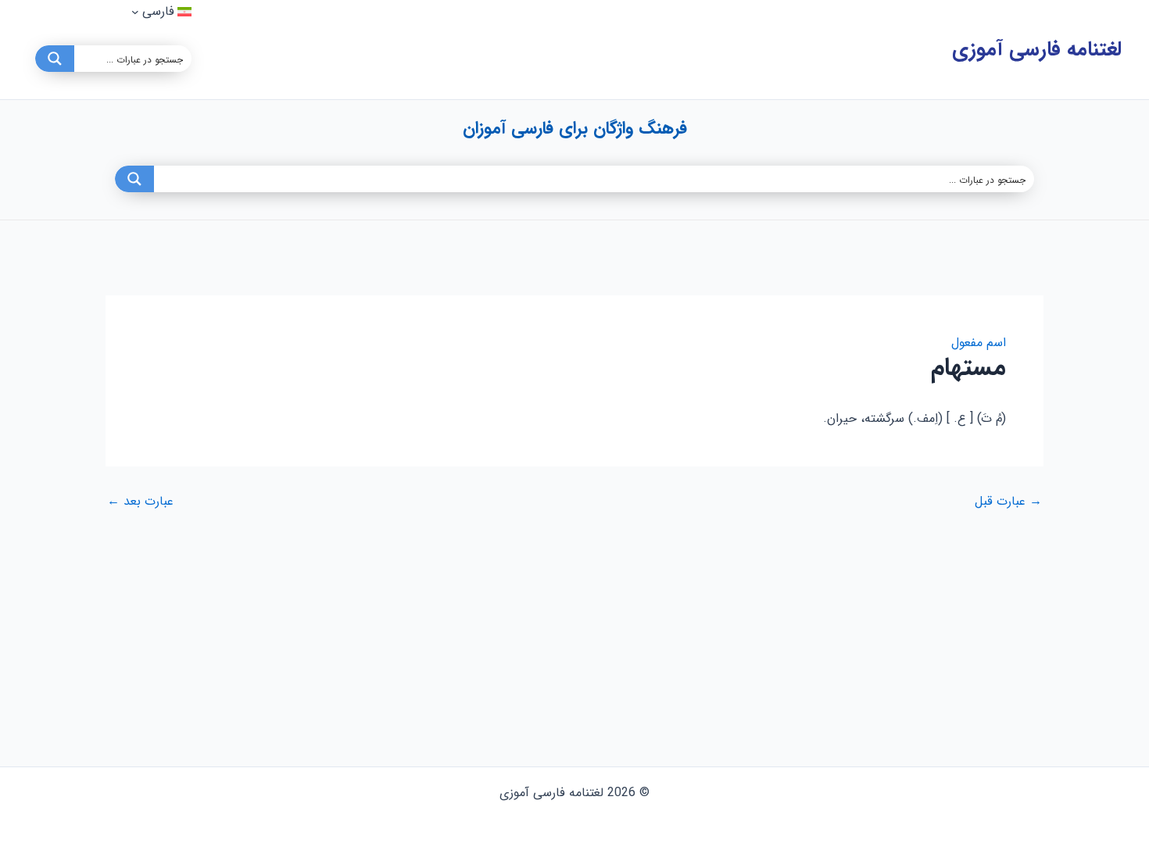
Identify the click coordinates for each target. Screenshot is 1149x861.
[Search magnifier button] (54, 58)
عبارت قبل (1008, 501)
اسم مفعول (978, 342)
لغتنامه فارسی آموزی (1037, 50)
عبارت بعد (140, 501)
